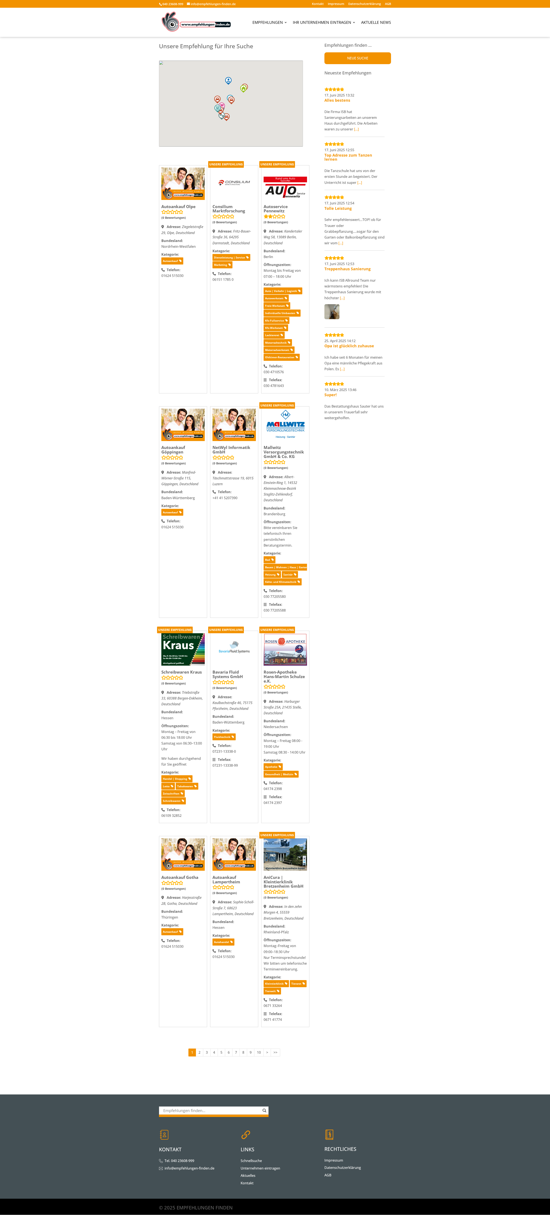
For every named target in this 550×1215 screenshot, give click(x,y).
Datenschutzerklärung (364, 4)
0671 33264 (273, 1005)
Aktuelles (248, 1175)
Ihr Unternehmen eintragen (322, 23)
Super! (330, 394)
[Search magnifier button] (264, 1111)
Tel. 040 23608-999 (179, 1160)
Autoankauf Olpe (178, 206)
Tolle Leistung (338, 208)
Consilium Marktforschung (228, 209)
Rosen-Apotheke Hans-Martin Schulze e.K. (284, 676)
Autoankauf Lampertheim (226, 880)
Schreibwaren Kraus (181, 672)
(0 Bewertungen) (173, 217)
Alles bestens (337, 100)
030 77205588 (275, 610)
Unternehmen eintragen (260, 1168)
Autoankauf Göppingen (173, 450)
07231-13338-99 (225, 765)
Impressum (336, 4)
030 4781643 (274, 385)
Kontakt (318, 4)
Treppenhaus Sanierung (347, 268)
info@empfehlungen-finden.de (189, 1168)
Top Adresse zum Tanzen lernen (348, 157)
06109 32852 (171, 815)
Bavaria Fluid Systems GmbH (227, 674)
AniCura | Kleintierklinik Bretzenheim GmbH (284, 882)
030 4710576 (274, 372)
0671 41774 (273, 1019)
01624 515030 (172, 275)
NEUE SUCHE (357, 58)
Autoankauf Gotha (179, 877)
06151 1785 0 (223, 279)
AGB (388, 4)
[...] (356, 129)
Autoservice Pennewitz (276, 209)
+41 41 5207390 (224, 498)
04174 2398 (273, 788)
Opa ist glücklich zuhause (349, 345)
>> (275, 1052)
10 (259, 1052)
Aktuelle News (376, 23)
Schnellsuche (251, 1160)
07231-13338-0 (224, 751)
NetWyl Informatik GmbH (231, 450)
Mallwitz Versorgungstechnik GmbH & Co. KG (284, 452)
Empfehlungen (267, 23)
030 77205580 (275, 596)
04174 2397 (273, 802)
